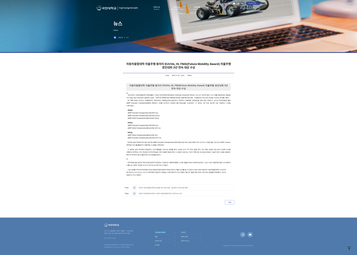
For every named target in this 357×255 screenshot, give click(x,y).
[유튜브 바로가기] (234, 3)
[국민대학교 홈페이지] (111, 225)
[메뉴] (259, 8)
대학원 (216, 8)
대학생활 (197, 8)
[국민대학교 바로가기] (106, 8)
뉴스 (127, 37)
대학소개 (156, 8)
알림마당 (234, 8)
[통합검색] (254, 8)
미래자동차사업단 (252, 3)
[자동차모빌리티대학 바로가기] (128, 8)
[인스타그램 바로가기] (229, 3)
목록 (229, 202)
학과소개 (176, 8)
